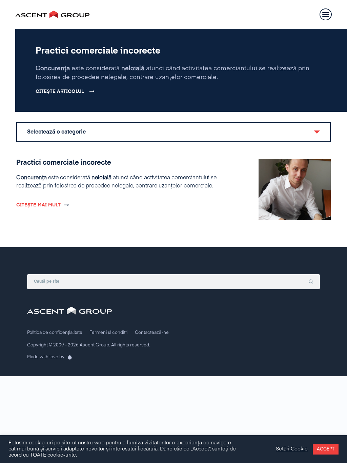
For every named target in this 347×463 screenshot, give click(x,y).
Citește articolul (60, 91)
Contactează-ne (152, 332)
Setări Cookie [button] (292, 449)
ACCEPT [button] (325, 449)
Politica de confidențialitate (54, 332)
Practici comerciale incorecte (98, 51)
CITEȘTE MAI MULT (38, 205)
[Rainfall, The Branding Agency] (67, 357)
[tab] (173, 132)
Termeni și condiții (108, 332)
